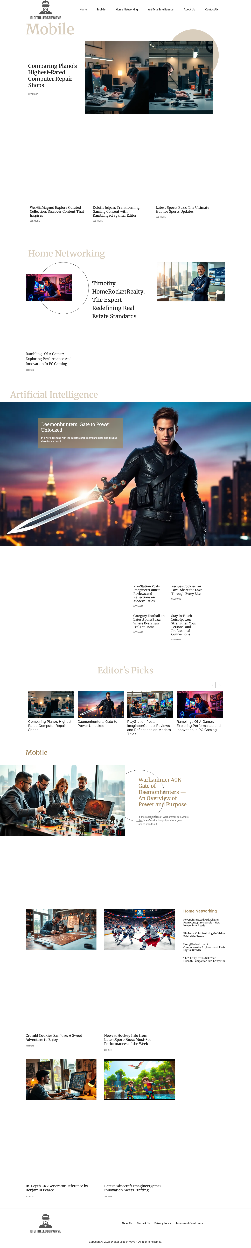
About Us (189, 9)
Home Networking (127, 9)
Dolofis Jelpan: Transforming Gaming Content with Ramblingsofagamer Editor (116, 211)
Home (83, 9)
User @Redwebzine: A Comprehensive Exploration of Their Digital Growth (204, 947)
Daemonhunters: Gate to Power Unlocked (75, 427)
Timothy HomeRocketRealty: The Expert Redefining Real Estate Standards (118, 300)
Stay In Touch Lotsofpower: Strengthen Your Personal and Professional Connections (183, 625)
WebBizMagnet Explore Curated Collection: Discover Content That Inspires (57, 211)
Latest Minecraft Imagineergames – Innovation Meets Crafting (134, 1188)
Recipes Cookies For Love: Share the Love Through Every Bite (186, 590)
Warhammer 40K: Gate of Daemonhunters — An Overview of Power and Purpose (162, 792)
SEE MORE (33, 94)
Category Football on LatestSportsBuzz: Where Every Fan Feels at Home (149, 621)
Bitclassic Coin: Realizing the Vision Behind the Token (204, 935)
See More (30, 370)
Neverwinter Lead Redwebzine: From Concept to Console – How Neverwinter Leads (201, 922)
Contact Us (212, 9)
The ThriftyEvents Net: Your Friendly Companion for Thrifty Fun (204, 960)
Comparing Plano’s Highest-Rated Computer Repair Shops (52, 76)
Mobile (101, 9)
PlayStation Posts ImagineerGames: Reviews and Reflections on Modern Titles (146, 593)
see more (30, 1046)
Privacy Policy (162, 1223)
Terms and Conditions (189, 1223)
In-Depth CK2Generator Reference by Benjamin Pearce (57, 1188)
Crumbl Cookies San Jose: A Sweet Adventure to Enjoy (54, 1037)
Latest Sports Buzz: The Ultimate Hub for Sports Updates (182, 209)
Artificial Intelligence (160, 9)
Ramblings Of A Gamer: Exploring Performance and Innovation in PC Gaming (49, 359)
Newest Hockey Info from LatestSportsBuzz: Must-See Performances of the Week (127, 1039)
